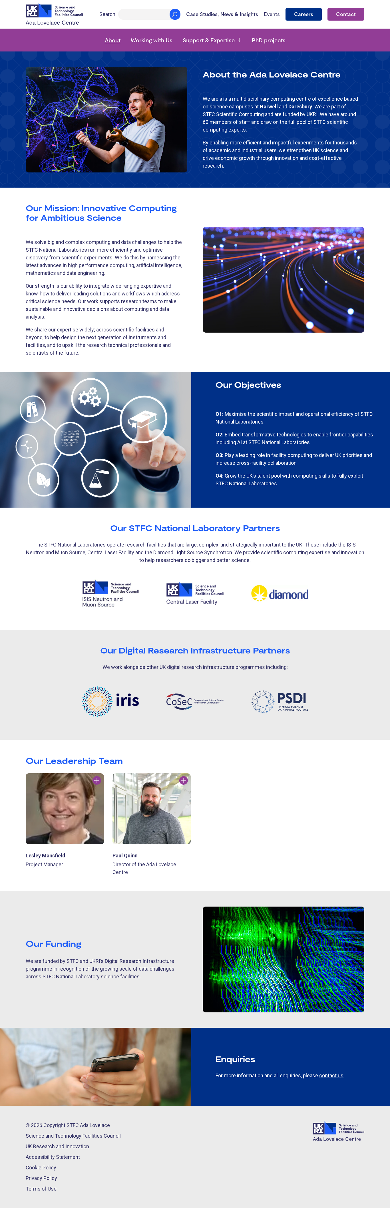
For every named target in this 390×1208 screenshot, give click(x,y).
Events (272, 14)
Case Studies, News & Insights (222, 14)
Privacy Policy (41, 1178)
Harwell (269, 107)
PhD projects (269, 40)
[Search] (175, 14)
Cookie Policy (41, 1168)
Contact (346, 14)
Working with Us (151, 40)
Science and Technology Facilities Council (73, 1136)
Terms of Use (41, 1189)
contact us (331, 1075)
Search (107, 14)
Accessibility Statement (53, 1157)
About (112, 40)
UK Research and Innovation (57, 1146)
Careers (303, 14)
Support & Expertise (209, 40)
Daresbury (300, 107)
